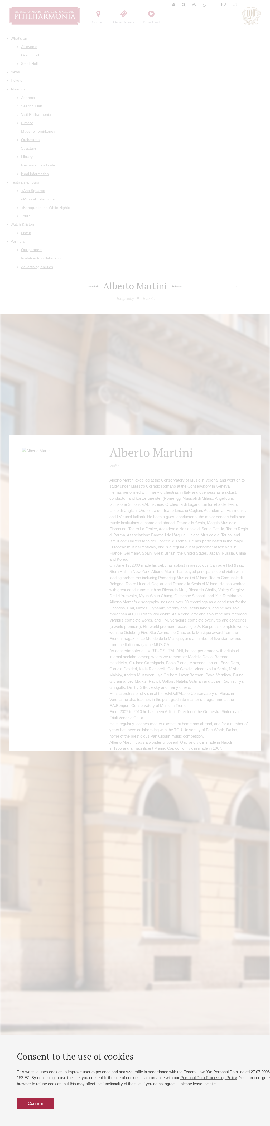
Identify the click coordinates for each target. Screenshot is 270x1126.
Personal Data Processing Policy (208, 1077)
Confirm (35, 1103)
